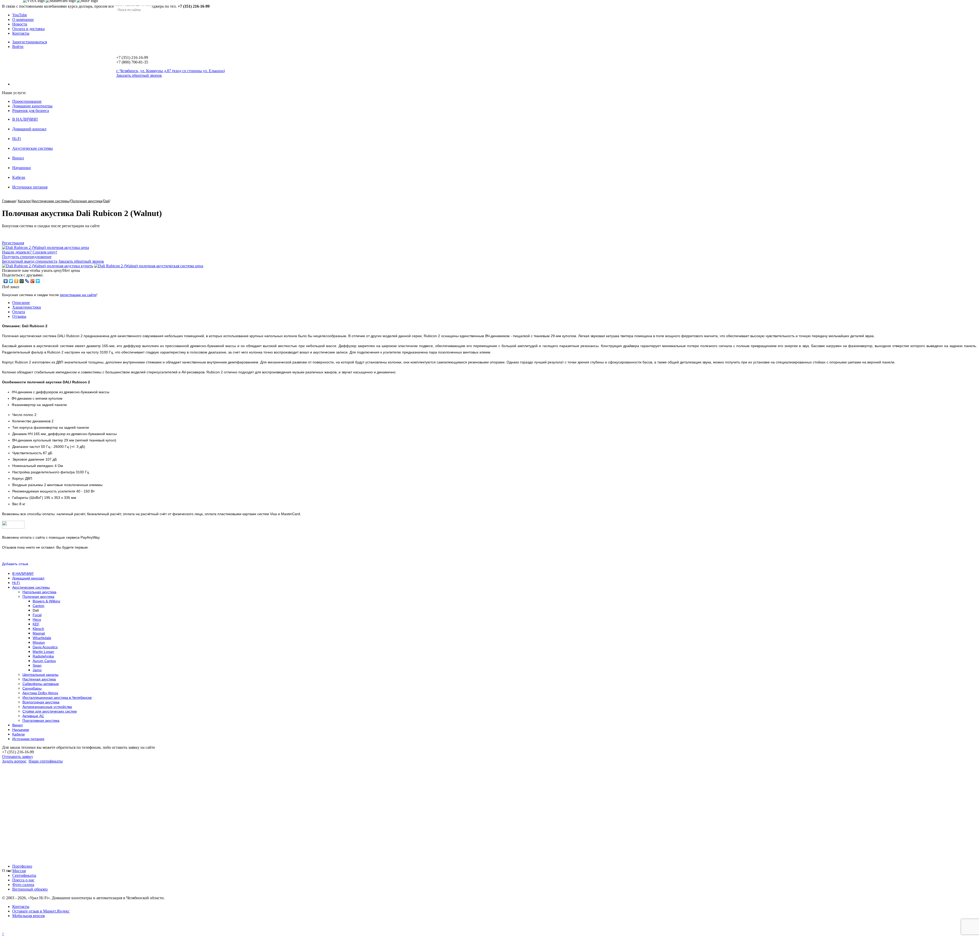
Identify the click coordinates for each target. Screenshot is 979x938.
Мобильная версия (28, 916)
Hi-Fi (16, 138)
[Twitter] (11, 281)
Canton (38, 606)
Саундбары (32, 688)
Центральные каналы (40, 675)
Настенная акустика (39, 679)
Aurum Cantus (44, 661)
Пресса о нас (23, 880)
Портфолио (22, 866)
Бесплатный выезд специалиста (29, 261)
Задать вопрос (14, 761)
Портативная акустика (40, 720)
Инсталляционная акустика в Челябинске (57, 697)
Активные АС (33, 716)
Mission (39, 642)
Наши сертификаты (46, 761)
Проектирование (27, 101)
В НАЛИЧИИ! (25, 119)
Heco (37, 619)
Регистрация (13, 243)
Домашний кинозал (29, 129)
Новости (19, 24)
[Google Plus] (32, 281)
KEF (36, 624)
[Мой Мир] (21, 281)
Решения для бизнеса (30, 110)
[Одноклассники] (16, 281)
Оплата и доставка (28, 29)
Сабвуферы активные (40, 684)
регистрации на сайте (78, 295)
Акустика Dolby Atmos (40, 693)
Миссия (19, 871)
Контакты (20, 33)
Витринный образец (30, 889)
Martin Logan (43, 652)
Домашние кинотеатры (32, 106)
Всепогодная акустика (40, 702)
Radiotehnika (43, 656)
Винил (18, 158)
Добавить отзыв (15, 564)
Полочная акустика (86, 201)
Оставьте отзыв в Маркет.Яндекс (41, 911)
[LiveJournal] (27, 281)
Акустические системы (32, 148)
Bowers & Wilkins (46, 601)
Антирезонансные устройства (47, 707)
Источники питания (29, 187)
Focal (37, 615)
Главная (9, 201)
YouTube (19, 15)
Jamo (37, 670)
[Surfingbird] (38, 281)
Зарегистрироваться (29, 42)
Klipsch (38, 629)
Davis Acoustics (45, 647)
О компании (23, 19)
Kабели (18, 177)
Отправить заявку (17, 756)
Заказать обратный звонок (81, 261)
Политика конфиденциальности (30, 929)
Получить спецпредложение (26, 257)
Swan (37, 665)
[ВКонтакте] (5, 281)
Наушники (21, 168)
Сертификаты (24, 875)
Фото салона (23, 884)
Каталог (24, 201)
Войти (17, 46)
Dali (106, 201)
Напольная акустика (39, 592)
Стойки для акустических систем (49, 711)
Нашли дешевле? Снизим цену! (29, 252)
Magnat (39, 633)
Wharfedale (42, 638)
